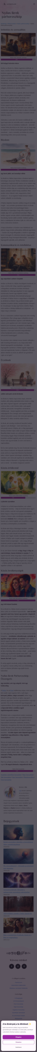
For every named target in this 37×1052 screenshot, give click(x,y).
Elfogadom (18, 1037)
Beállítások (19, 1047)
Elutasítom (18, 1042)
